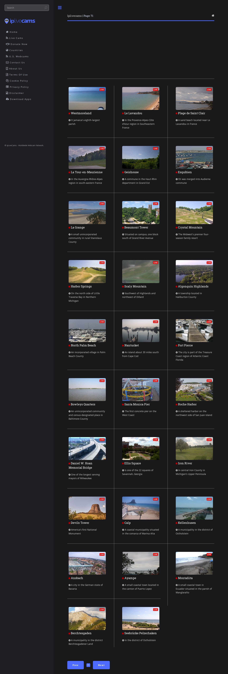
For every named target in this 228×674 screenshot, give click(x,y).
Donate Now (18, 44)
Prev (75, 665)
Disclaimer (16, 93)
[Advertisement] (140, 53)
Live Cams (15, 38)
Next (101, 665)
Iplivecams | (80, 15)
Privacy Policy (19, 86)
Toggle (60, 7)
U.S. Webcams (18, 56)
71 (88, 665)
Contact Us (17, 62)
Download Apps (20, 99)
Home (13, 31)
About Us (15, 68)
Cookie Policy (18, 80)
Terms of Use (18, 74)
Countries (16, 50)
